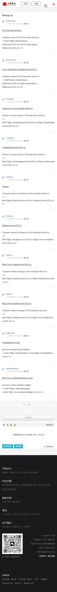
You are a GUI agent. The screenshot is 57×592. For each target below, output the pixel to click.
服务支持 (7, 498)
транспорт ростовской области (17, 108)
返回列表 (49, 447)
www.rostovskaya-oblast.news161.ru (19, 69)
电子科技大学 (7, 583)
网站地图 (51, 556)
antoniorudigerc (12, 368)
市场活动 (16, 514)
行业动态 (25, 514)
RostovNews (11, 21)
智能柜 (5, 472)
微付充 (13, 579)
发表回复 (8, 446)
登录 (34, 435)
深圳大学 (18, 583)
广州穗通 (43, 579)
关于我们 (7, 523)
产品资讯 (6, 514)
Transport (10, 99)
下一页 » (28, 405)
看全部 (26, 24)
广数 (36, 579)
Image (11, 424)
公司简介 (6, 527)
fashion (9, 255)
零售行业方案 (44, 485)
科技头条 (35, 514)
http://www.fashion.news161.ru (16, 264)
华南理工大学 (29, 583)
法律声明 (16, 527)
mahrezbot (10, 333)
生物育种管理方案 (28, 485)
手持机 (24, 472)
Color (7, 424)
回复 (51, 54)
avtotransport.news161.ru (14, 147)
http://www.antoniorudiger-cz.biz (17, 378)
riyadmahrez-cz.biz (11, 342)
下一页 (27, 418)
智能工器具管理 (9, 489)
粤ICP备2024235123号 (46, 552)
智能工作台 (15, 472)
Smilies (14, 424)
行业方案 (7, 481)
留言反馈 (16, 502)
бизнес (5, 186)
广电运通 (21, 579)
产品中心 (7, 468)
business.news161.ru (11, 225)
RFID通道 (33, 472)
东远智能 (5, 579)
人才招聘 (25, 527)
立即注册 (40, 435)
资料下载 (6, 502)
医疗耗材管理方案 (10, 485)
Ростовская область (11, 30)
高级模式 (49, 425)
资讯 (4, 510)
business (9, 177)
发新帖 (18, 446)
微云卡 (29, 579)
